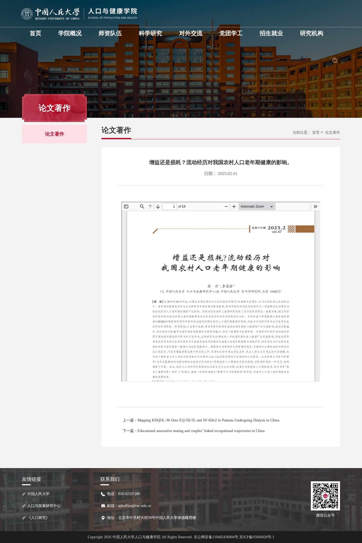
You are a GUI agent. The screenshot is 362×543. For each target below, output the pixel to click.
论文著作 (54, 134)
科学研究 (150, 33)
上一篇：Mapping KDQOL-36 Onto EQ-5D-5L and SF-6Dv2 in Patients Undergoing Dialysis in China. (201, 420)
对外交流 (190, 33)
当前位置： (302, 132)
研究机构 (311, 33)
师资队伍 (110, 33)
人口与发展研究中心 (44, 506)
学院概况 (70, 33)
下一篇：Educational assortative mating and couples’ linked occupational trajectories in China (193, 431)
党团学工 (231, 33)
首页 (35, 33)
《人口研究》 (38, 518)
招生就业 (271, 33)
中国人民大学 (38, 494)
